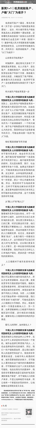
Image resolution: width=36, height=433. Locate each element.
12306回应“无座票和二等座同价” (9, 409)
